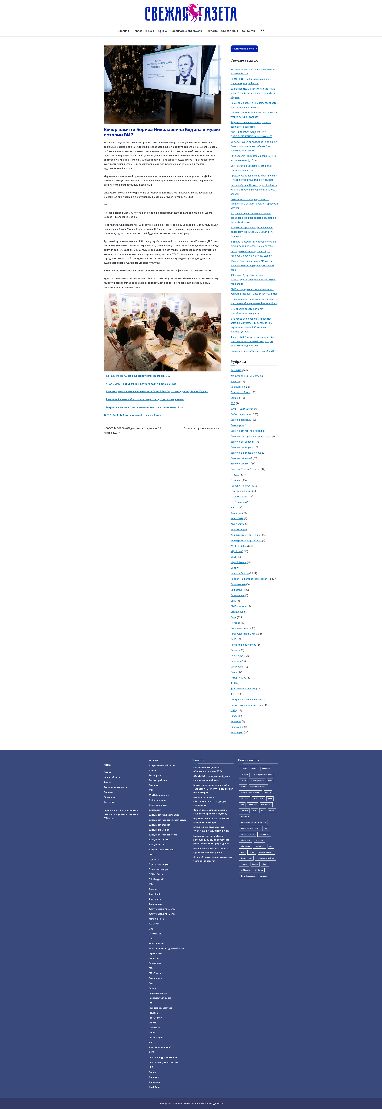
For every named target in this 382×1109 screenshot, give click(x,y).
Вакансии (236, 397)
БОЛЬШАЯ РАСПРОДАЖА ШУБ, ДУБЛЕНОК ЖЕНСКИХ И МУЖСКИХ (251, 134)
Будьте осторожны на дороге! (202, 428)
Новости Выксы (143, 31)
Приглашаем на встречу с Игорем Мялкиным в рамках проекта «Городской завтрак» (254, 204)
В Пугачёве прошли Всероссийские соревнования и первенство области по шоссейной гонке (253, 218)
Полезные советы (241, 628)
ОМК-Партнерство (247, 834)
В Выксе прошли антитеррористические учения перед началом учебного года (253, 243)
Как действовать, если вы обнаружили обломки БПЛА (138, 375)
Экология (236, 721)
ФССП (234, 694)
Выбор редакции (240, 414)
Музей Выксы (239, 562)
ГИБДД (235, 474)
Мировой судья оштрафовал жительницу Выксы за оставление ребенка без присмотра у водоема (254, 146)
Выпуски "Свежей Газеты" (245, 469)
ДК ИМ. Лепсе (239, 496)
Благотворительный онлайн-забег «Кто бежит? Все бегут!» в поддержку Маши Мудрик (157, 391)
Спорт (234, 672)
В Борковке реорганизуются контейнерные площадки (247, 311)
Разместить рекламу (244, 48)
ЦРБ (233, 710)
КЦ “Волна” (237, 551)
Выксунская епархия (242, 441)
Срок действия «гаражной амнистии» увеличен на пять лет (252, 168)
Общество (236, 589)
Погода (235, 622)
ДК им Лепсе (258, 798)
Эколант (235, 716)
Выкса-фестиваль (241, 419)
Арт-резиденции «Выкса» (245, 376)
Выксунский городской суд (246, 452)
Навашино (245, 816)
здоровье (264, 876)
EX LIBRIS (236, 370)
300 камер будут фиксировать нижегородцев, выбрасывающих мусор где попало (253, 279)
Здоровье (236, 513)
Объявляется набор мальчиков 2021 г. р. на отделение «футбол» (253, 158)
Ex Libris (244, 769)
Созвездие (237, 666)
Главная (123, 31)
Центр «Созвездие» (248, 876)
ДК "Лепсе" (245, 798)
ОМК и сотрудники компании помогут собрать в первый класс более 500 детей (254, 291)
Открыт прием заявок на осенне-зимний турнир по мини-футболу (144, 407)
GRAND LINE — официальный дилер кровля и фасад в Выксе (141, 383)
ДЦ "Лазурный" (239, 502)
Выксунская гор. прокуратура (247, 430)
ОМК (233, 600)
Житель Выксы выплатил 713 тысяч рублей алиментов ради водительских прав (252, 265)
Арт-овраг (244, 775)
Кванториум (238, 524)
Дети (270, 798)
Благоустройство (240, 392)
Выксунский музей (133, 415)
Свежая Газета (190, 1103)
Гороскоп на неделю (242, 485)
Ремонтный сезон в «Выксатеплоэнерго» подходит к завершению (145, 399)
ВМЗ (270, 781)
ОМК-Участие (238, 606)
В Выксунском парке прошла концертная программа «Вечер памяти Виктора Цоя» (254, 301)
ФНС (233, 683)
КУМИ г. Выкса (239, 546)
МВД (233, 557)
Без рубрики (238, 386)
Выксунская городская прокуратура (251, 436)
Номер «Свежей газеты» (250, 828)
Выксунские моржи (242, 447)
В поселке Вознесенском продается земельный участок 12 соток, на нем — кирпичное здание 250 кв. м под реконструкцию (253, 325)
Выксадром (237, 425)
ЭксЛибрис (237, 732)
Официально (238, 611)
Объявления (229, 31)
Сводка (255, 864)
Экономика (237, 727)
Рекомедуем (238, 655)
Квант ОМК (237, 518)
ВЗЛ (233, 403)
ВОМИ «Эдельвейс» (242, 408)
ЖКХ (233, 507)
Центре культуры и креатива (247, 705)
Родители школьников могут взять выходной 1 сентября (251, 124)
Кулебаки (244, 810)
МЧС (233, 568)
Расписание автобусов (186, 31)
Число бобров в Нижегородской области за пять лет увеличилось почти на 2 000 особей (254, 189)
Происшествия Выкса (243, 633)
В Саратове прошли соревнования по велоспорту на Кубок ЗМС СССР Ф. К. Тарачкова (252, 232)
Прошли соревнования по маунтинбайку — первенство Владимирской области (254, 177)
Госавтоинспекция (241, 491)
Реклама (212, 31)
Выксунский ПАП (240, 463)
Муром (271, 810)
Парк (233, 617)
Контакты (248, 31)
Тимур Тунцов (238, 677)
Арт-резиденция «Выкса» (262, 775)
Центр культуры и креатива (246, 699)
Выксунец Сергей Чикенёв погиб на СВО (254, 351)
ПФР (233, 639)
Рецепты (236, 661)
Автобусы (265, 769)
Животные (253, 804)
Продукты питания (266, 852)
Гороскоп (236, 480)
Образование (238, 584)
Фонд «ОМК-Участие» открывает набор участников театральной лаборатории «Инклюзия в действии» (253, 341)
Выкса (243, 786)
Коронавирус (238, 529)
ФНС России (245, 870)
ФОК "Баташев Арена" (243, 688)
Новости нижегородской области (249, 578)
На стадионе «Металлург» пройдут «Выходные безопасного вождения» (251, 253)
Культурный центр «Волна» (246, 535)
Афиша (162, 31)
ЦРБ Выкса (259, 870)
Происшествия (246, 858)
